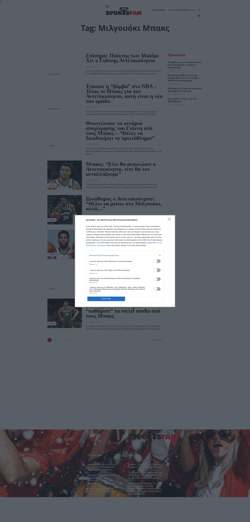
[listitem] (125, 255)
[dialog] (125, 261)
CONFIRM (106, 299)
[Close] (170, 220)
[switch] (157, 261)
